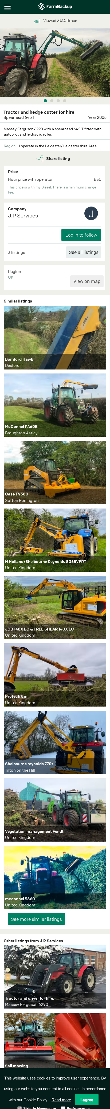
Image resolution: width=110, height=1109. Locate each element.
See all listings (84, 252)
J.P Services (23, 215)
